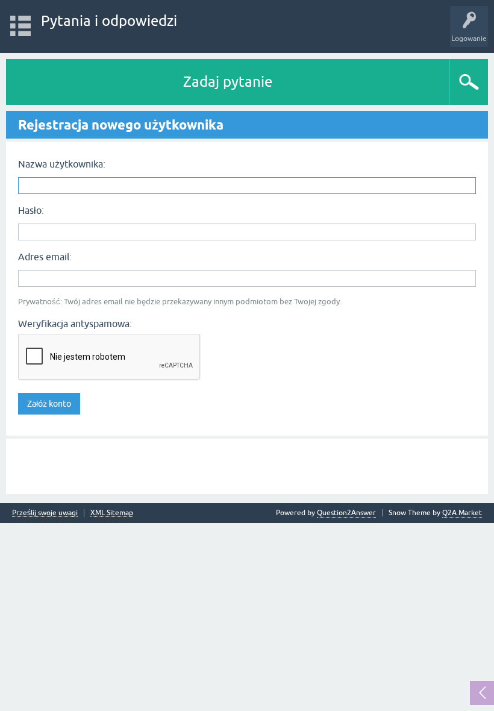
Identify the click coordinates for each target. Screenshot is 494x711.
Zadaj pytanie (227, 82)
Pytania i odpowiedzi (109, 21)
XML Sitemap (111, 513)
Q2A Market (462, 513)
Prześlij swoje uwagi (45, 513)
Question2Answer (346, 513)
